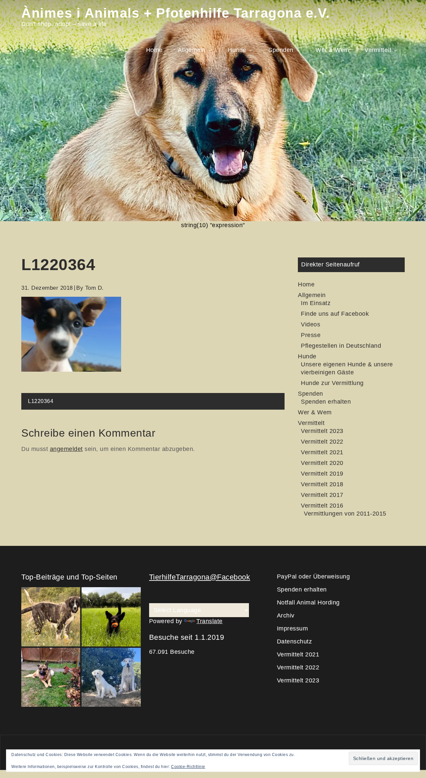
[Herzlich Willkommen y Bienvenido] (50, 616)
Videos (310, 324)
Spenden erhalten (326, 401)
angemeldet (66, 449)
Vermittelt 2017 (322, 495)
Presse (310, 335)
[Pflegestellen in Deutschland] (50, 677)
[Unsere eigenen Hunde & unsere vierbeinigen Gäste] (111, 677)
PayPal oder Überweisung (313, 576)
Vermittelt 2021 (322, 452)
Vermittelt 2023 (322, 431)
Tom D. (94, 288)
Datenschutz (294, 641)
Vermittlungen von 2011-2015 (345, 513)
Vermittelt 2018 (322, 484)
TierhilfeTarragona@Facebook (199, 577)
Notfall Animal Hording (308, 602)
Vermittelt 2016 (322, 505)
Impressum (292, 628)
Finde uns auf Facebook (335, 313)
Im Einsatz (315, 303)
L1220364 (40, 401)
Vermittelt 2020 (322, 463)
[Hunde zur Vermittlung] (111, 616)
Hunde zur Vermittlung (332, 383)
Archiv (286, 615)
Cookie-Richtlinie (188, 766)
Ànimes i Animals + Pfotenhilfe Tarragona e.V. (175, 13)
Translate (209, 621)
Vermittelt (377, 50)
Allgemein (192, 50)
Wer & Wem (332, 50)
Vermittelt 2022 (322, 441)
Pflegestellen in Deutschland (341, 345)
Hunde (237, 50)
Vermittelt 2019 (322, 473)
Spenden (281, 50)
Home (154, 50)
